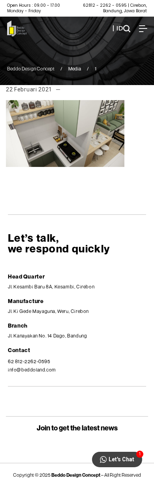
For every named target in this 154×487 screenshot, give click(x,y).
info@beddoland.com (32, 370)
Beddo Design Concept (30, 69)
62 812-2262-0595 (29, 361)
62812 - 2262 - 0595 (105, 5)
